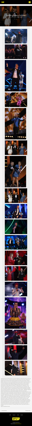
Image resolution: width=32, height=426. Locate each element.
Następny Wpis (28, 410)
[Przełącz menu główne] (30, 2)
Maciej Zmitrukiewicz (18, 423)
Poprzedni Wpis (4, 410)
